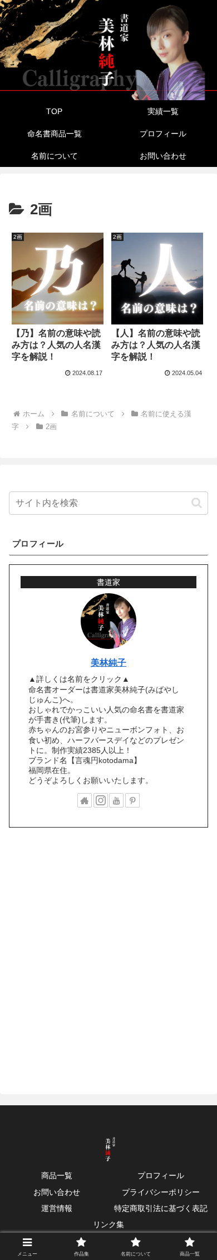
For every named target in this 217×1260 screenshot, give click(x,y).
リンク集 (108, 1224)
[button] (196, 502)
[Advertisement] (108, 952)
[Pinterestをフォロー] (132, 800)
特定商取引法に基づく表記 (161, 1208)
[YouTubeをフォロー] (116, 800)
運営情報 (56, 1208)
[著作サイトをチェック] (84, 800)
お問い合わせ (56, 1192)
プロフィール (160, 1175)
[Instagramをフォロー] (100, 800)
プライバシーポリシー (161, 1192)
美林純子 (108, 662)
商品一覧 (56, 1175)
